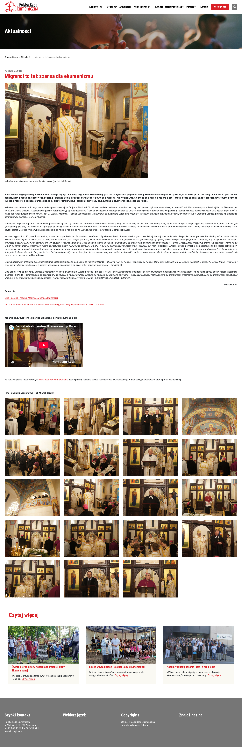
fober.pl (145, 725)
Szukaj (234, 7)
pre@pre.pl (17, 731)
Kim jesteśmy (95, 6)
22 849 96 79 (14, 728)
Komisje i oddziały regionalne (169, 6)
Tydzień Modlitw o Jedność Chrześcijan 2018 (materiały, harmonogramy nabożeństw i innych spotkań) (54, 304)
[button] (21, 6)
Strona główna (11, 57)
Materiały (191, 6)
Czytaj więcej (28, 679)
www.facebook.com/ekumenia (53, 379)
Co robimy (112, 6)
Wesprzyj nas (220, 6)
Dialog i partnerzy (141, 6)
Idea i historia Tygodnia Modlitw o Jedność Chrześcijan (31, 298)
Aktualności (125, 6)
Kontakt (204, 6)
